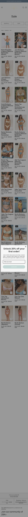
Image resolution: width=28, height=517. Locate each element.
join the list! (14, 266)
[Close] (25, 246)
